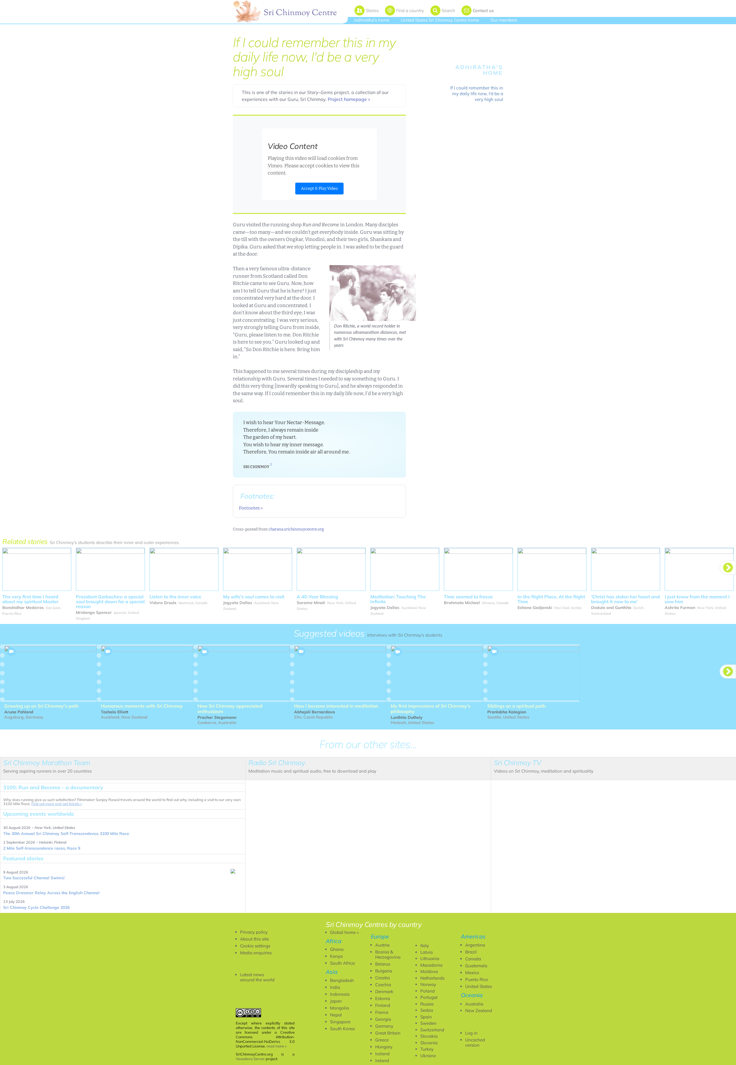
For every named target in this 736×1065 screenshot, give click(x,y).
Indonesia (340, 994)
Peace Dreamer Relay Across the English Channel (51, 892)
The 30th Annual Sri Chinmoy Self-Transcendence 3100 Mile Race (66, 833)
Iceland (382, 1053)
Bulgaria (383, 971)
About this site (254, 939)
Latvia (426, 952)
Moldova (429, 971)
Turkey (427, 1049)
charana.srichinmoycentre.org (296, 529)
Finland (382, 1005)
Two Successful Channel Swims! (33, 877)
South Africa (342, 963)
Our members (503, 20)
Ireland (382, 1060)
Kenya (336, 956)
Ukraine (428, 1055)
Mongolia (339, 1008)
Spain (426, 1017)
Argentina (475, 945)
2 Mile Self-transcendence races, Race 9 (41, 848)
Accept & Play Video (319, 188)
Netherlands (432, 978)
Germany (384, 1026)
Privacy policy (254, 932)
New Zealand (478, 1010)
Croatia (382, 977)
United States (478, 986)
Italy (424, 945)
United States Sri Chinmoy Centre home (440, 20)
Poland (427, 991)
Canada (473, 958)
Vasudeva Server (250, 1058)
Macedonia (431, 965)
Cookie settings (255, 946)
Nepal (336, 1015)
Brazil (471, 952)
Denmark (384, 991)
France (381, 1012)
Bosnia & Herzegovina (387, 954)
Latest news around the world (257, 977)
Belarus (382, 964)
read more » (277, 1046)
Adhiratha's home (371, 20)
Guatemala (476, 965)
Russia (427, 1004)
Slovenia (429, 1042)
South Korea (342, 1028)
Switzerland (432, 1030)
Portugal (429, 997)
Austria (382, 945)
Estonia (382, 998)
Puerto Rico (476, 979)
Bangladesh (342, 980)
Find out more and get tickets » (56, 803)
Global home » (344, 932)
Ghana (337, 949)
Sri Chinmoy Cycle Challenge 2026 (36, 907)
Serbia (426, 1010)
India (335, 987)
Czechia (383, 984)
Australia (474, 1004)
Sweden (428, 1023)
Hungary (383, 1046)
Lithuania (429, 958)
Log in (471, 1033)
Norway (428, 984)
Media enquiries (256, 952)
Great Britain (387, 1033)
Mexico (472, 972)
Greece (382, 1040)
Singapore (340, 1021)
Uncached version (475, 1042)
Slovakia (429, 1036)
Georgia (383, 1019)
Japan (336, 1001)
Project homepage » (349, 99)
